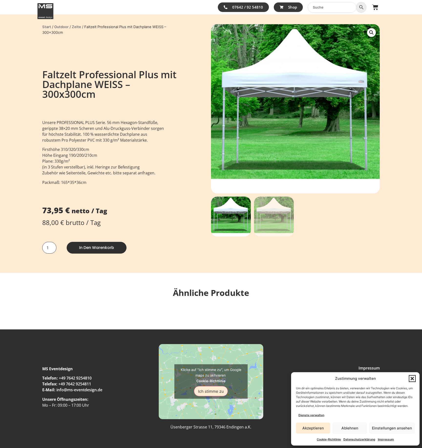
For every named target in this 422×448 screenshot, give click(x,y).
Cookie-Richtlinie (329, 439)
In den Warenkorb (96, 247)
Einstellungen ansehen (392, 428)
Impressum (386, 439)
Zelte (76, 27)
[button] (412, 378)
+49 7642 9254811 (74, 384)
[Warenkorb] (375, 7)
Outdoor (61, 27)
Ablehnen (349, 428)
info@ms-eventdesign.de (79, 389)
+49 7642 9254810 (75, 378)
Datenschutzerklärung (359, 439)
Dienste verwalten (311, 415)
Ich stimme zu (211, 391)
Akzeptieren (313, 428)
